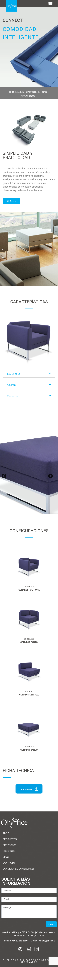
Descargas (28, 96)
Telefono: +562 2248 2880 (15, 941)
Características (36, 92)
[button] (2, 249)
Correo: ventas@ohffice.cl (43, 941)
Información (16, 92)
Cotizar (12, 201)
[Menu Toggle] (50, 3)
